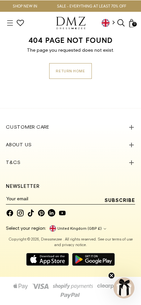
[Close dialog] (114, 106)
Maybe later (70, 188)
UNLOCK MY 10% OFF (70, 170)
